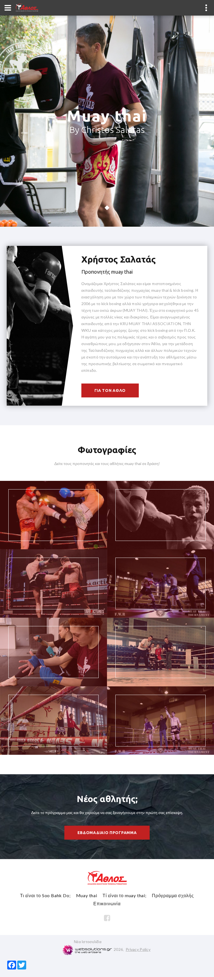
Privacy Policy (138, 949)
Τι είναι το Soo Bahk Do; (45, 895)
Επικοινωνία (107, 903)
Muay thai (86, 895)
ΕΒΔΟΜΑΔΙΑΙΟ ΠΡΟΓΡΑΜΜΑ (107, 832)
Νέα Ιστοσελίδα (87, 941)
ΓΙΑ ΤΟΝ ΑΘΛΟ (110, 390)
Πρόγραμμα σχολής (173, 895)
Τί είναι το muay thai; (125, 895)
